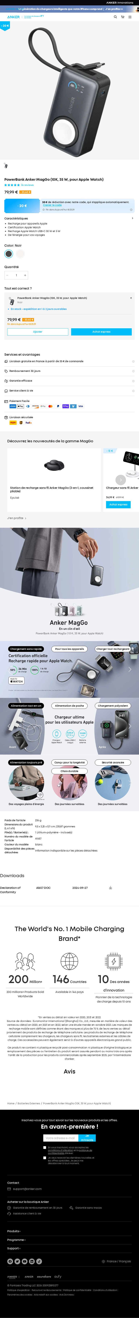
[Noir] (8, 254)
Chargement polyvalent (113, 706)
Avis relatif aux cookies (46, 1294)
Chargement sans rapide (26, 649)
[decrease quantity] (7, 275)
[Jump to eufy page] (57, 1277)
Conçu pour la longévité (69, 762)
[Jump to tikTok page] (39, 1261)
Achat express (118, 504)
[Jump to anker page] (12, 1277)
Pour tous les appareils (69, 649)
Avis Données (66, 1294)
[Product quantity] (16, 275)
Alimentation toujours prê (26, 762)
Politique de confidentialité (77, 1290)
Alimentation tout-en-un (26, 706)
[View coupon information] (131, 209)
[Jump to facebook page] (10, 1261)
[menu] (130, 17)
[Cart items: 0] (123, 17)
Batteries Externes (29, 1103)
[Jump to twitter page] (17, 1261)
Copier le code (52, 205)
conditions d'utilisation (60, 1150)
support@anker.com (27, 1189)
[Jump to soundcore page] (44, 1277)
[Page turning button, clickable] (9, 669)
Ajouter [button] (37, 332)
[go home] (26, 17)
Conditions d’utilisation (105, 1290)
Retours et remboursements (46, 1290)
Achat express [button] (101, 332)
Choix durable (69, 771)
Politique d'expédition (18, 1290)
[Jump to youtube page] (25, 1261)
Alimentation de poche (69, 706)
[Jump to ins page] (32, 1261)
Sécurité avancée (113, 762)
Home (10, 1103)
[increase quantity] (25, 275)
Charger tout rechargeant (112, 649)
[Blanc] (20, 254)
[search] (115, 17)
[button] (21, 420)
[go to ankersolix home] (15, 9)
